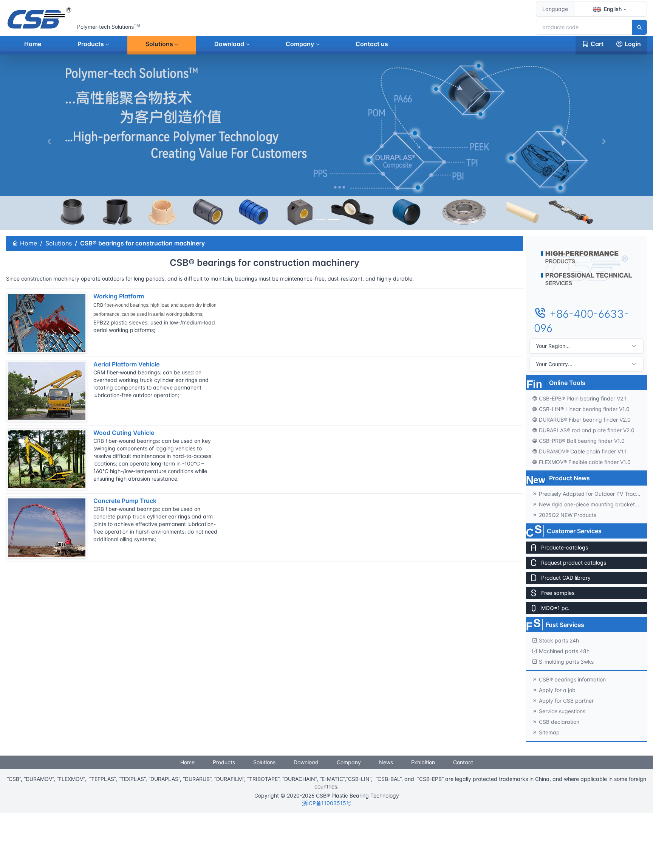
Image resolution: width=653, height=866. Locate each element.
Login (633, 44)
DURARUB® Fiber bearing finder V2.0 (585, 419)
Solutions (159, 44)
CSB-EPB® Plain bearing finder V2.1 (583, 398)
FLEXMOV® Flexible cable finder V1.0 (585, 462)
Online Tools (567, 382)
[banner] (319, 219)
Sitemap (549, 732)
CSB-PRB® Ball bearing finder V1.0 (582, 441)
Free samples (557, 593)
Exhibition (423, 762)
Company (300, 44)
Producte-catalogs (564, 547)
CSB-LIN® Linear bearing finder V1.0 (584, 409)
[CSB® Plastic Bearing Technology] (40, 18)
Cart (597, 44)
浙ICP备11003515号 (326, 803)
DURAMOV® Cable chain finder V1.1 (583, 451)
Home (32, 44)
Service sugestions (562, 711)
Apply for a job (557, 690)
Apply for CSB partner (566, 700)
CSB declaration (559, 722)
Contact (463, 762)
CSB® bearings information (572, 679)
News (386, 762)
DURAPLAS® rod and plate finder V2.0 (586, 430)
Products (90, 44)
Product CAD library (566, 577)
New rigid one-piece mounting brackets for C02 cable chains (593, 504)
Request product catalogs (573, 562)
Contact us (372, 44)
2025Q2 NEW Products (567, 515)
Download (229, 44)
